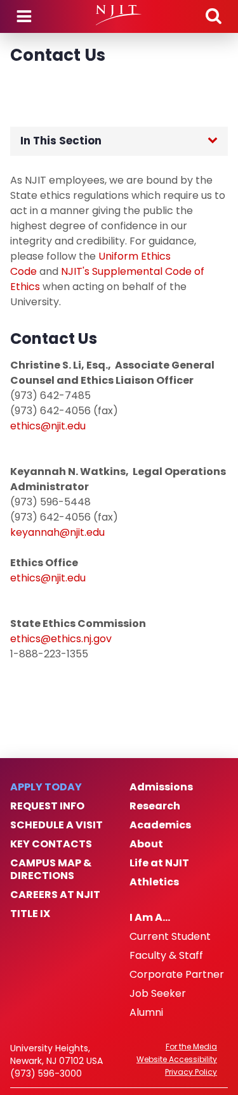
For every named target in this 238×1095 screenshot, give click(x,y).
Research (154, 806)
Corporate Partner (176, 974)
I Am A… (149, 917)
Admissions (161, 787)
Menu (24, 16)
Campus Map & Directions (50, 869)
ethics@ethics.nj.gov (61, 638)
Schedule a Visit (56, 825)
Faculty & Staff (166, 955)
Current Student (170, 936)
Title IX (30, 914)
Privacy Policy (191, 1072)
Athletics (154, 882)
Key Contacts (51, 844)
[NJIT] (119, 15)
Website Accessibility (176, 1059)
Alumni (146, 1012)
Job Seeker (157, 993)
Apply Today (46, 787)
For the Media (191, 1047)
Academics (160, 825)
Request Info (47, 806)
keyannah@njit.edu (57, 532)
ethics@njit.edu (48, 426)
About (146, 844)
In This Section (61, 140)
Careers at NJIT (55, 895)
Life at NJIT (159, 863)
